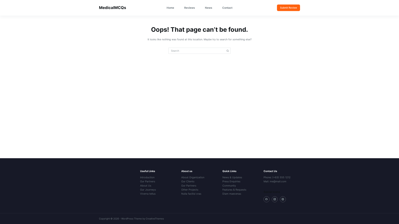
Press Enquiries (231, 181)
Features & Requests (234, 189)
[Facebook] (266, 199)
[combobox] (197, 51)
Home (170, 7)
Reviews (189, 7)
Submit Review (288, 7)
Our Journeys (148, 189)
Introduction (147, 177)
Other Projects (189, 189)
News (208, 7)
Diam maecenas (231, 193)
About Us (145, 185)
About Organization (192, 177)
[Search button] (227, 51)
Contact (227, 7)
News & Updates (232, 177)
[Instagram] (283, 199)
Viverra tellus (148, 193)
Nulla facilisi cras (191, 193)
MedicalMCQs (112, 7)
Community (229, 185)
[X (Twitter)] (275, 199)
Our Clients (187, 181)
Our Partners (147, 181)
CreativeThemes (155, 218)
